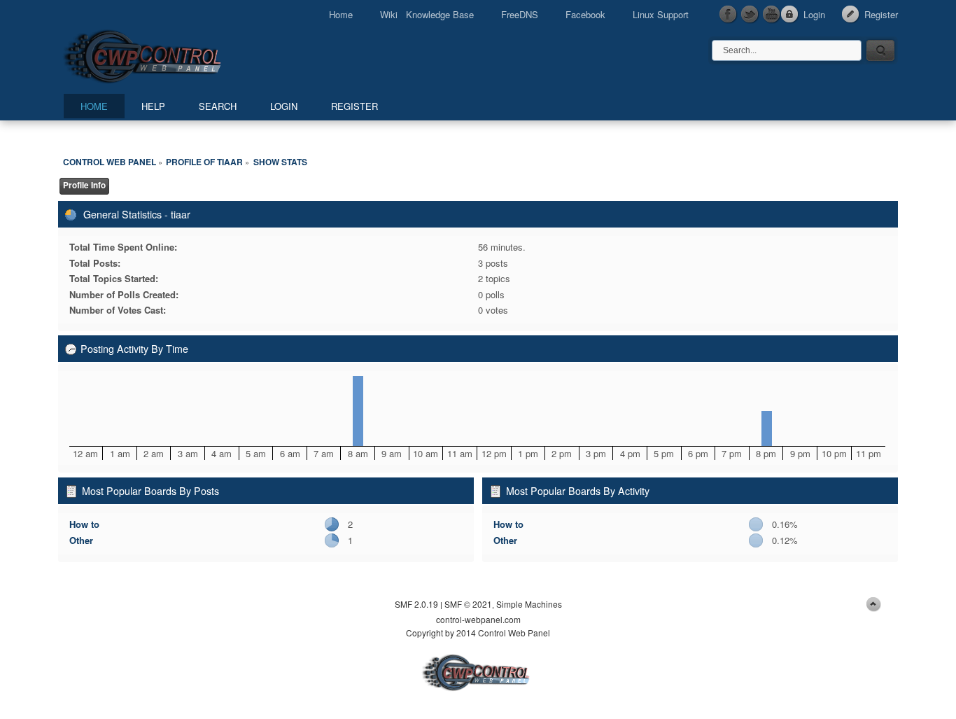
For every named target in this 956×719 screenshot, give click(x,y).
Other (81, 540)
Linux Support (661, 14)
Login (814, 14)
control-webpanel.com (478, 619)
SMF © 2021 (468, 604)
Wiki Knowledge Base (427, 14)
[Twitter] (750, 15)
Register (881, 14)
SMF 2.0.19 (416, 604)
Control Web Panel (173, 54)
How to (84, 524)
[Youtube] (772, 15)
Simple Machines (529, 604)
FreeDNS (519, 14)
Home (341, 14)
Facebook (585, 14)
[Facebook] (728, 15)
